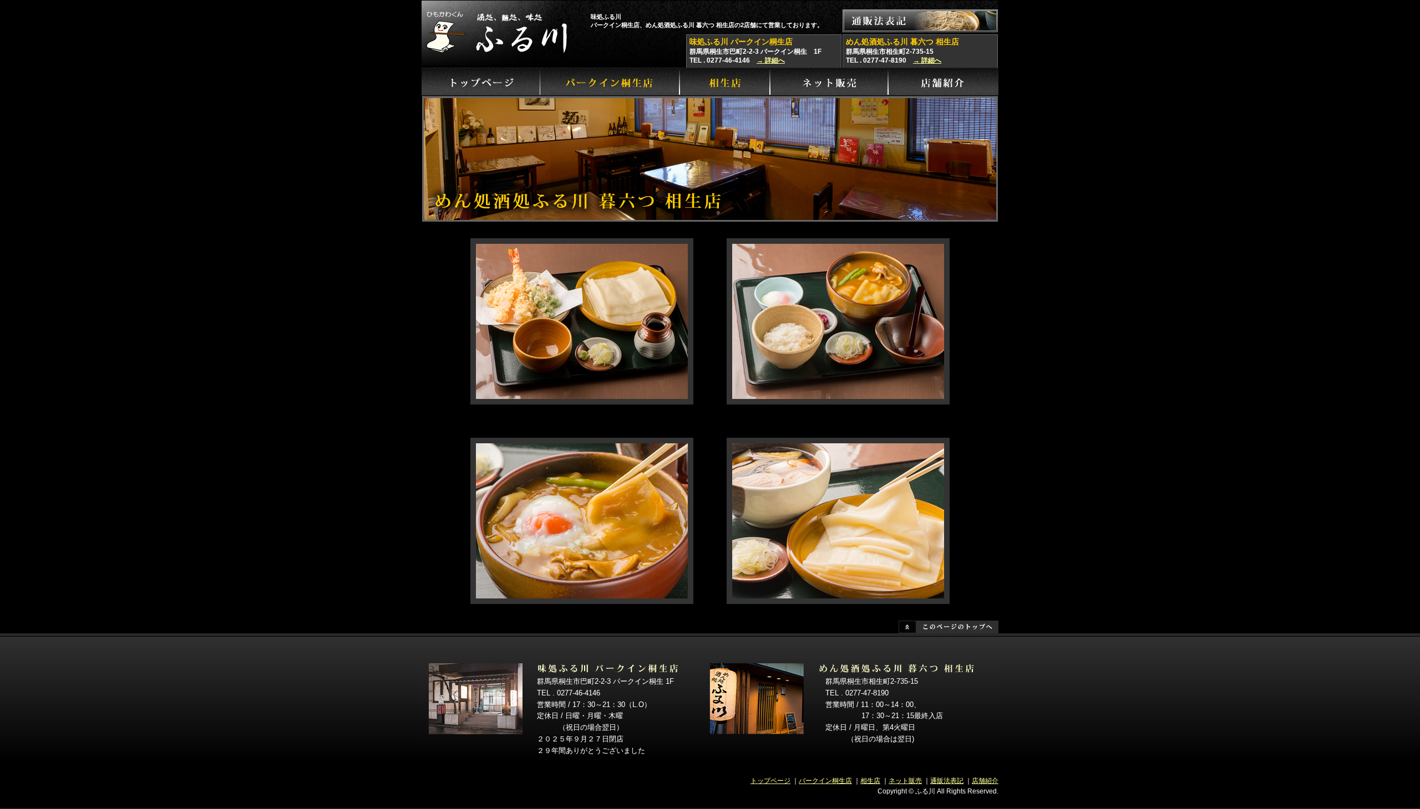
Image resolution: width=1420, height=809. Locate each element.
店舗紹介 (985, 781)
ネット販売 (905, 781)
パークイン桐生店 (825, 781)
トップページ (770, 781)
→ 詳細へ (771, 60)
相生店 (870, 781)
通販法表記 (946, 781)
